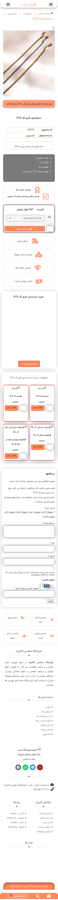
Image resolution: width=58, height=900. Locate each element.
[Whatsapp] (25, 767)
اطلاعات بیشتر (37, 408)
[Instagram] (40, 767)
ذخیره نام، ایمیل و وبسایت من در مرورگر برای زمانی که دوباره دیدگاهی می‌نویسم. (30, 573)
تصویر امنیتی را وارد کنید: (27, 588)
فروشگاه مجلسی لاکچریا (41, 662)
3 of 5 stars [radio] (34, 512)
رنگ (49, 217)
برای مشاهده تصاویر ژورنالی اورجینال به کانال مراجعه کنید (29, 103)
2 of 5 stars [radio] (21, 512)
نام (52, 543)
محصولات (27, 13)
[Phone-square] (18, 767)
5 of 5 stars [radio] (49, 517)
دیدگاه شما (49, 523)
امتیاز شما (49, 508)
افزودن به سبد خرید (25, 229)
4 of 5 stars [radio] (47, 512)
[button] (50, 4)
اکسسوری (12, 13)
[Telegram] (33, 767)
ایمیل (51, 556)
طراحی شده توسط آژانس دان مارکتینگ (29, 886)
